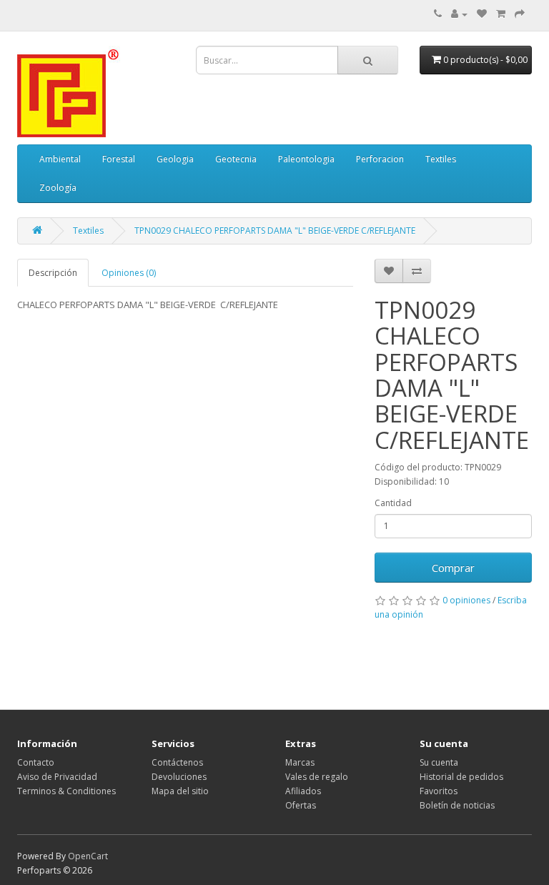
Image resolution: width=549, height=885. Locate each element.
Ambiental (60, 159)
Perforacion (380, 159)
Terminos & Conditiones (66, 791)
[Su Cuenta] (459, 14)
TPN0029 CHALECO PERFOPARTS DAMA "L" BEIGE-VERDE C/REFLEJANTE (274, 230)
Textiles (440, 159)
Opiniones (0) (129, 273)
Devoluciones (179, 777)
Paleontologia (306, 159)
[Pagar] (520, 14)
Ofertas (300, 805)
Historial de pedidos (461, 777)
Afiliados (303, 791)
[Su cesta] (500, 14)
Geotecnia (236, 159)
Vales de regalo (316, 777)
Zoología (57, 188)
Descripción (53, 273)
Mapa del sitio (180, 791)
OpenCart (88, 856)
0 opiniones (466, 600)
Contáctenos (177, 762)
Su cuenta (439, 762)
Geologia (175, 159)
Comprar (453, 567)
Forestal (118, 159)
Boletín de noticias (457, 805)
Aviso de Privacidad (57, 777)
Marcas (300, 762)
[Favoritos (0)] (482, 14)
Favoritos (439, 791)
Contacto (35, 762)
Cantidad (393, 503)
